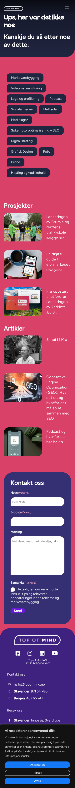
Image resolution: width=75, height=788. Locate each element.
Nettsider (50, 109)
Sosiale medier (22, 109)
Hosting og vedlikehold (28, 173)
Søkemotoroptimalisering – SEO (35, 130)
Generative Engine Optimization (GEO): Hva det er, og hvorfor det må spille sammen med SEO (58, 398)
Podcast (56, 99)
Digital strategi (22, 141)
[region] (37, 756)
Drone (15, 162)
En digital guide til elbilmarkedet (58, 259)
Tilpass (37, 772)
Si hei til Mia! (57, 339)
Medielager (19, 120)
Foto (46, 151)
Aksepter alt (37, 764)
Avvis (37, 780)
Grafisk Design (22, 151)
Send (18, 611)
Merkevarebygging (25, 78)
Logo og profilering (25, 99)
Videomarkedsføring (26, 88)
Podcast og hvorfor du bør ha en (56, 436)
